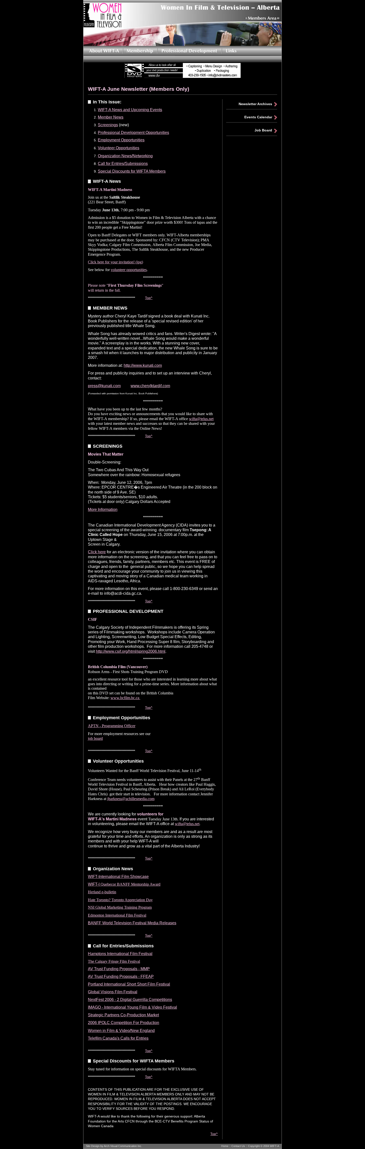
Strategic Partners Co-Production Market (123, 1015)
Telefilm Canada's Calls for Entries (118, 1038)
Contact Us (238, 1146)
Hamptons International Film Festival (120, 954)
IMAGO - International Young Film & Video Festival (132, 1007)
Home (224, 1146)
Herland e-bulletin (102, 892)
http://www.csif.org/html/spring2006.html (130, 651)
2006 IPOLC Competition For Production (123, 1023)
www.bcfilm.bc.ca (125, 698)
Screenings (108, 125)
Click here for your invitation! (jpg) (115, 262)
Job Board (263, 130)
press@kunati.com (104, 386)
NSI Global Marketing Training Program (120, 907)
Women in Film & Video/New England (121, 1030)
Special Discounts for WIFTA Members (132, 171)
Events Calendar (258, 117)
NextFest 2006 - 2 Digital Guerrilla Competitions (130, 999)
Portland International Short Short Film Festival (129, 984)
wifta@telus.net (201, 419)
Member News (110, 117)
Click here (97, 552)
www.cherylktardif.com (150, 386)
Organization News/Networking (125, 156)
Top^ (148, 298)
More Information (102, 509)
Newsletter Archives (255, 104)
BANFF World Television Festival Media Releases (132, 923)
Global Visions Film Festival (112, 992)
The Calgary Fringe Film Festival (114, 961)
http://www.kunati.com (143, 365)
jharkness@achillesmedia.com (130, 799)
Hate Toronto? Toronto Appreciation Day (120, 900)
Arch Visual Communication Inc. (123, 1146)
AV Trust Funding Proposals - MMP (119, 969)
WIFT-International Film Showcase (118, 876)
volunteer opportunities (129, 270)
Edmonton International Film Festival (117, 915)
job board (95, 738)
